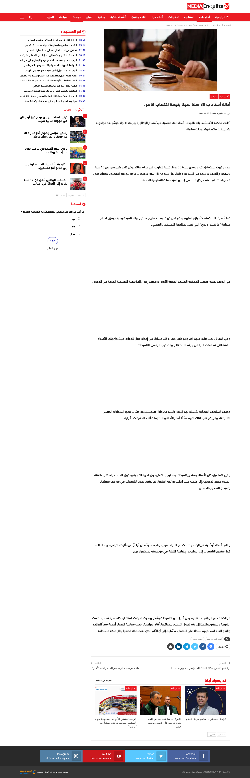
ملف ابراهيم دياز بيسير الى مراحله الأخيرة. (115, 668)
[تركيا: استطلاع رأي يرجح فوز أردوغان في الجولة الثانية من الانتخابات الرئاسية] (77, 121)
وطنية (101, 17)
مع (74, 218)
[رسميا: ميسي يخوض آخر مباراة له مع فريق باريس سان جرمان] (77, 137)
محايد (72, 234)
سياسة (63, 17)
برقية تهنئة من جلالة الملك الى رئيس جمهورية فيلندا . (200, 668)
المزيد (50, 17)
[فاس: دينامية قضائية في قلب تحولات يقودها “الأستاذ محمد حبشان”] (161, 700)
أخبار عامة (204, 17)
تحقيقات (173, 17)
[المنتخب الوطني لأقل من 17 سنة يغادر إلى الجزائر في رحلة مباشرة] (77, 184)
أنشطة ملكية (118, 17)
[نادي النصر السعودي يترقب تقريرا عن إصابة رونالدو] (77, 153)
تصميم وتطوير (62, 772)
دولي (89, 17)
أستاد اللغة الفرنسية (214, 639)
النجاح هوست (42, 772)
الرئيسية (220, 17)
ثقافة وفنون (138, 17)
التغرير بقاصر (197, 639)
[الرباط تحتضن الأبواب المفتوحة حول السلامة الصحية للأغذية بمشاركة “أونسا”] (116, 700)
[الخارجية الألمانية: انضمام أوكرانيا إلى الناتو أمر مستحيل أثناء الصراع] (77, 168)
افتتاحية (188, 17)
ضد (74, 226)
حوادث (77, 17)
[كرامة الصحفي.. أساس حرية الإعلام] (205, 700)
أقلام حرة (157, 17)
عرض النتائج (52, 248)
